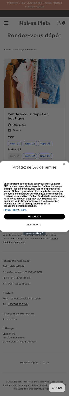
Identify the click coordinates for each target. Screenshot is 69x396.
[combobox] (8, 174)
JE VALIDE (35, 216)
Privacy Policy (11, 210)
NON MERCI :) (34, 225)
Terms (23, 210)
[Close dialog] (64, 164)
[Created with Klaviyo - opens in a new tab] (34, 233)
